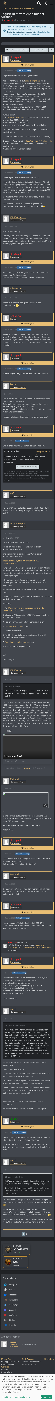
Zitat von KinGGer (15, 1177)
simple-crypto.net (32, 81)
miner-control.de (29, 1364)
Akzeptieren (46, 1397)
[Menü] (51, 3)
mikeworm (27, 768)
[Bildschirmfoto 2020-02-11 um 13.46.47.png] (25, 800)
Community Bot (14, 1344)
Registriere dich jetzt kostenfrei (21, 32)
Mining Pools (6, 1359)
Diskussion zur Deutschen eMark (37, 947)
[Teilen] (51, 50)
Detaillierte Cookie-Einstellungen (16, 1397)
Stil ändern (49, 1359)
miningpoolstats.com (10, 1361)
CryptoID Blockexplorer (31, 1361)
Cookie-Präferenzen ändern (18, 50)
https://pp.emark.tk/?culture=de (37, 141)
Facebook (13, 1342)
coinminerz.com (8, 1364)
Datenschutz (6, 1372)
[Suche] (38, 3)
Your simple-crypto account (16, 642)
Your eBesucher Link (13, 626)
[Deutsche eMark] (5, 3)
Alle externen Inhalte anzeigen (27, 467)
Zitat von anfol (14, 687)
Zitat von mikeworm (16, 1026)
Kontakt (4, 1369)
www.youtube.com (43, 452)
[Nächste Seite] (31, 1234)
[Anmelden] (45, 3)
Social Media (13, 1347)
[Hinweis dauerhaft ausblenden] (50, 27)
